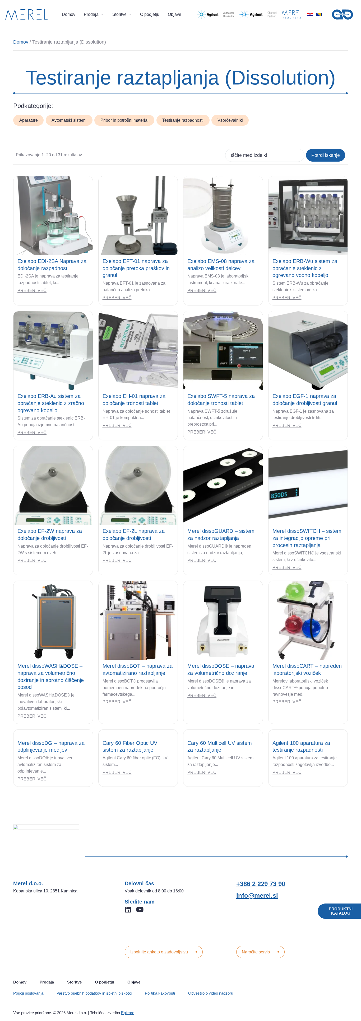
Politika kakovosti (160, 993)
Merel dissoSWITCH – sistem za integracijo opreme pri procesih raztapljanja (306, 538)
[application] (101, 14)
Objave (133, 982)
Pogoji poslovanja (28, 993)
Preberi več (32, 290)
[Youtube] (140, 909)
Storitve (74, 982)
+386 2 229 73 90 (260, 883)
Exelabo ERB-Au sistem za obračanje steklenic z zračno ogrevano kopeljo (50, 403)
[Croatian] (310, 14)
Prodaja (47, 982)
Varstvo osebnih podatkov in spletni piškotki (94, 993)
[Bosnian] (319, 14)
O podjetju (104, 982)
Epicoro (127, 1012)
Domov (20, 42)
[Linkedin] (128, 909)
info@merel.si (257, 895)
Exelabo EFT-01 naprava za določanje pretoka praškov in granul (136, 268)
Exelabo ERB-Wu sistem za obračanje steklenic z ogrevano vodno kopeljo (304, 268)
